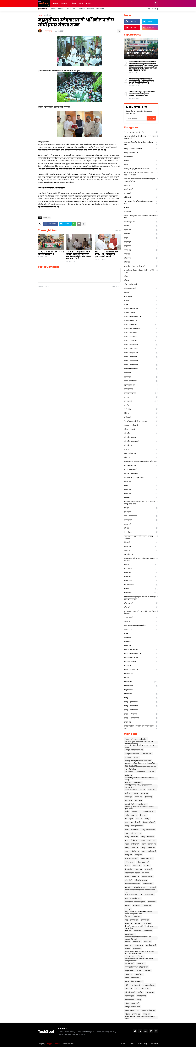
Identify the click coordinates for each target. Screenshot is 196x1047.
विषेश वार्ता (141, 542)
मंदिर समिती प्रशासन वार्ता (141, 441)
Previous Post (44, 286)
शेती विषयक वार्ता (141, 585)
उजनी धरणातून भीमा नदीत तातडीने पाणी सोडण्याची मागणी (140, 202)
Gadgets (53, 9)
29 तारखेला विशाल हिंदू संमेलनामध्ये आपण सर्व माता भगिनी (140, 143)
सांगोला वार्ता (141, 666)
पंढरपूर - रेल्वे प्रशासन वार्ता (141, 328)
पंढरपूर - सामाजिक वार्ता (141, 349)
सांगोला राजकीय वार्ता (141, 662)
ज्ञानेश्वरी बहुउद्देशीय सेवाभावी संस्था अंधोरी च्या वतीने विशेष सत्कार (141, 271)
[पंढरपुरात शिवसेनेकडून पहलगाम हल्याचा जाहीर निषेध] (51, 242)
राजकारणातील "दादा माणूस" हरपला (141, 477)
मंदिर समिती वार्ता (141, 445)
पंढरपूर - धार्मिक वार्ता (141, 312)
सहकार (141, 633)
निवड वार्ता (141, 300)
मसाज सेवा (141, 449)
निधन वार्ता (141, 292)
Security (90, 9)
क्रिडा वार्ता (141, 254)
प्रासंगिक (141, 405)
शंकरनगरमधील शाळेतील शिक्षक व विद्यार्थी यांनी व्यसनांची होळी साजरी (141, 559)
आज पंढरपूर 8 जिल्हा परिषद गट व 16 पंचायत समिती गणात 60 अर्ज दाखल (141, 174)
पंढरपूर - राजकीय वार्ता (141, 324)
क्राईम (141, 238)
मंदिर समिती (141, 433)
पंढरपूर (81, 3)
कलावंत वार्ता (141, 230)
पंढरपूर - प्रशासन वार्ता (141, 320)
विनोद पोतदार (141, 532)
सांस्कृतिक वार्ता (141, 690)
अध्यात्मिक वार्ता (141, 156)
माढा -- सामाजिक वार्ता (141, 469)
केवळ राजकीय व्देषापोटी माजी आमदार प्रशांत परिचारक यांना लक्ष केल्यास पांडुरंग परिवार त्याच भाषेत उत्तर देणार (78, 255)
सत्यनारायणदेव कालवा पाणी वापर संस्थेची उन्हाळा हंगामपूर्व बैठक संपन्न (141, 612)
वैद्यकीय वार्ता (141, 546)
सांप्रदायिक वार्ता (141, 674)
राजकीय (141, 485)
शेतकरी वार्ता (141, 577)
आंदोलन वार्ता (141, 185)
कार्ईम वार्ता (141, 234)
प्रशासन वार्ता (141, 401)
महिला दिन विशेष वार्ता (141, 453)
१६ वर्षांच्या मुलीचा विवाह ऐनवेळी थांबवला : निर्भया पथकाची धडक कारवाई (141, 137)
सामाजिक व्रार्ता (141, 686)
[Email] (79, 224)
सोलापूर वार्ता (141, 722)
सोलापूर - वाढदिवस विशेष (141, 706)
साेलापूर (74, 3)
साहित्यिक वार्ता (141, 694)
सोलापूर (141, 698)
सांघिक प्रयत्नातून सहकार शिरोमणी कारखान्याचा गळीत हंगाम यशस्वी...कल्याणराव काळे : (142, 94)
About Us (131, 1044)
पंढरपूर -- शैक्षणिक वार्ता (141, 365)
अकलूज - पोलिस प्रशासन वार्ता (141, 148)
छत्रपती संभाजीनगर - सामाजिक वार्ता (141, 266)
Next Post (115, 286)
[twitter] (140, 1031)
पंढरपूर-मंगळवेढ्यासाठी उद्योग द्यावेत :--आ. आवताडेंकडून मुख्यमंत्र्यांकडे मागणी (106, 254)
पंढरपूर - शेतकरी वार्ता (141, 337)
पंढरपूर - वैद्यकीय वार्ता (141, 333)
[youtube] (145, 1031)
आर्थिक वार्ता (141, 197)
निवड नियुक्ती (141, 296)
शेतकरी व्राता (141, 581)
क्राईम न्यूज (141, 242)
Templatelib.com (68, 1044)
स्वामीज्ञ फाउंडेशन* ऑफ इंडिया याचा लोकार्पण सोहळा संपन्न (140, 727)
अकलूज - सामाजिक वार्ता (141, 152)
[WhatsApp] (74, 224)
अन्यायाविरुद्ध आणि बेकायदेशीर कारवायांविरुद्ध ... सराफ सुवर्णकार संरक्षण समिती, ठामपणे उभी (141, 81)
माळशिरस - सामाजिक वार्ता (141, 473)
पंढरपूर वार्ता (141, 373)
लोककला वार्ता (141, 520)
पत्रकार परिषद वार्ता (141, 385)
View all (118, 230)
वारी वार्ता (141, 528)
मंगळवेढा (88, 3)
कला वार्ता (141, 226)
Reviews (82, 9)
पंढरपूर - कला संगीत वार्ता (141, 308)
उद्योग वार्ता (141, 207)
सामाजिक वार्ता (141, 682)
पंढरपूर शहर (141, 377)
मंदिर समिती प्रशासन (141, 437)
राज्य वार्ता (141, 497)
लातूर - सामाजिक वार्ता (141, 516)
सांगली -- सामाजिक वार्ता (141, 649)
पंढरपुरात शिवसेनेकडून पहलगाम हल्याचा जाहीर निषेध (51, 253)
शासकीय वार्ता (141, 569)
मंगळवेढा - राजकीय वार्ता (141, 425)
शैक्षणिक (141, 589)
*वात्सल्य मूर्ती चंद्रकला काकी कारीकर (141, 132)
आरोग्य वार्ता (141, 193)
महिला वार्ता (141, 457)
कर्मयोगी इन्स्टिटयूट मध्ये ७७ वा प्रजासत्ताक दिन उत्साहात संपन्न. (141, 216)
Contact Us (154, 1044)
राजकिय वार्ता (141, 481)
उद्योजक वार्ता (141, 211)
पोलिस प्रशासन (141, 389)
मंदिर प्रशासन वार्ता (141, 429)
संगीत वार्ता (141, 607)
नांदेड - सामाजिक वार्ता (141, 284)
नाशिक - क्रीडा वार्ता (141, 288)
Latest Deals (100, 9)
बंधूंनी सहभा (141, 413)
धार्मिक (141, 276)
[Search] (156, 3)
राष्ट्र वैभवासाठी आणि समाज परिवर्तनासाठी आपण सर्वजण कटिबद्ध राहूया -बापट (141, 503)
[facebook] (135, 1031)
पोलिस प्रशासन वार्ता (141, 393)
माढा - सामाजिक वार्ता (141, 465)
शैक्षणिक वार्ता (141, 593)
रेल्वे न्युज (141, 508)
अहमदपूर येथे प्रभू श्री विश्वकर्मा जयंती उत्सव (141, 169)
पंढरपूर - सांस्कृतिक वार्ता (141, 353)
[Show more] (83, 224)
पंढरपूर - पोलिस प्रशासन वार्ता (141, 316)
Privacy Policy (142, 1044)
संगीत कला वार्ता (141, 603)
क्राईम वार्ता (141, 246)
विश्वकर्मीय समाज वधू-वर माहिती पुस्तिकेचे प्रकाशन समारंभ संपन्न (141, 537)
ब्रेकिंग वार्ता (141, 417)
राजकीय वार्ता (47, 15)
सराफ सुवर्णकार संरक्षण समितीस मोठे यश (141, 625)
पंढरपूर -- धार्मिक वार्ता (141, 357)
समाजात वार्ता (141, 621)
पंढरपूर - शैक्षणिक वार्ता (141, 341)
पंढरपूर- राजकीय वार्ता (141, 381)
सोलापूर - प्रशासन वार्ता (141, 702)
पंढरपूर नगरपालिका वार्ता (141, 369)
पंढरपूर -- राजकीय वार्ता (141, 361)
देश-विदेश (64, 3)
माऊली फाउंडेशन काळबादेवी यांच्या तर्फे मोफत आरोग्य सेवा (141, 461)
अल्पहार (141, 165)
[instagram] (156, 1031)
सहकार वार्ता (141, 641)
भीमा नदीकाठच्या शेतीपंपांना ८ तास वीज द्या (141, 421)
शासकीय (141, 564)
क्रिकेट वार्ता (141, 250)
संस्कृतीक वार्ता (141, 629)
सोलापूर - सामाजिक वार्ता (141, 710)
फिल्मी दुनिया (141, 409)
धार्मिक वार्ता (141, 280)
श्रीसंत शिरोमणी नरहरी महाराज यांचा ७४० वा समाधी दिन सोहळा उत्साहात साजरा (141, 598)
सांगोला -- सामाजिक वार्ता (141, 657)
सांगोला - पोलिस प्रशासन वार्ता (141, 653)
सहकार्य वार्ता (141, 645)
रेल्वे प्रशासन (141, 512)
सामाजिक (141, 678)
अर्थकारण (141, 160)
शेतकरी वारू (141, 573)
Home (55, 3)
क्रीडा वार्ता (141, 262)
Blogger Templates (53, 1044)
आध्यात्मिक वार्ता (141, 189)
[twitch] (151, 1031)
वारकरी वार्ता (141, 524)
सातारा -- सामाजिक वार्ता (141, 670)
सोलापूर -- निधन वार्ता (141, 714)
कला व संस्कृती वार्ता (141, 222)
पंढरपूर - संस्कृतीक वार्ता (141, 345)
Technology (71, 9)
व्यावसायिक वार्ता (141, 554)
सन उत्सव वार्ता (141, 617)
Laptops (61, 9)
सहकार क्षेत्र (141, 637)
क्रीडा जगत (141, 258)
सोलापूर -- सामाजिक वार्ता (141, 718)
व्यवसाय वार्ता (141, 550)
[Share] (119, 31)
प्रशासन (141, 397)
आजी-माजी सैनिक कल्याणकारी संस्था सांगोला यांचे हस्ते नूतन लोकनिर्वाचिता (141, 180)
